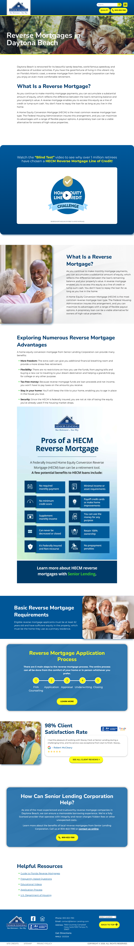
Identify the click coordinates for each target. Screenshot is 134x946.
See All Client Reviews (85, 759)
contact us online (89, 829)
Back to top (108, 925)
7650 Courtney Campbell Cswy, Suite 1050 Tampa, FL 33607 (76, 927)
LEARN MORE (67, 701)
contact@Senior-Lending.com (75, 921)
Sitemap (28, 944)
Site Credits (13, 944)
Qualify (104, 10)
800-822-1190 (120, 10)
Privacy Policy (44, 944)
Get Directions (63, 933)
